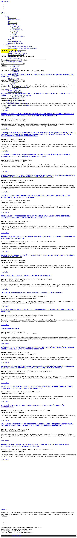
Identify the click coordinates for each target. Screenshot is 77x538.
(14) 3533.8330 (5, 1)
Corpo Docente (12, 23)
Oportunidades (16, 88)
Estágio (14, 34)
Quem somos (12, 18)
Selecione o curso (6, 62)
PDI (9, 39)
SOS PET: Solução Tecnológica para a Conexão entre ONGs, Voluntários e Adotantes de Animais (31, 292)
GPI (15, 68)
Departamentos (12, 24)
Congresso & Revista (11, 102)
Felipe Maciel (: (16, 535)
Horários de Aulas (13, 78)
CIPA (16, 31)
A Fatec (7, 16)
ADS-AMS (15, 66)
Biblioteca (17, 29)
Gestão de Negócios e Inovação (17, 53)
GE (15, 73)
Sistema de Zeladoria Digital (10, 328)
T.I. (13, 38)
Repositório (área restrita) (15, 43)
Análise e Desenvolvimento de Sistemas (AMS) (22, 48)
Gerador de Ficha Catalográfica (21, 95)
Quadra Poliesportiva (14, 41)
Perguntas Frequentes (14, 90)
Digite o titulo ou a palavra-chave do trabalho (14, 60)
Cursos (7, 45)
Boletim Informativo (14, 19)
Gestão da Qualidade (14, 51)
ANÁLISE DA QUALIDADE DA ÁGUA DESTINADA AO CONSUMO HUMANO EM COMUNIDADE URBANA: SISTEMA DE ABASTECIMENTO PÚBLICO (35, 445)
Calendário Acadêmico (15, 61)
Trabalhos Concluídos (18, 97)
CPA (9, 21)
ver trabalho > (5, 90)
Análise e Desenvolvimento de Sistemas (20, 46)
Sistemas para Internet (14, 58)
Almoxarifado (16, 28)
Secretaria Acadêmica (18, 36)
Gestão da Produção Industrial (17, 50)
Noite (13, 83)
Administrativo (16, 26)
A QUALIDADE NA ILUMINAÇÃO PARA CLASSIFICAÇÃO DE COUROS (26, 275)
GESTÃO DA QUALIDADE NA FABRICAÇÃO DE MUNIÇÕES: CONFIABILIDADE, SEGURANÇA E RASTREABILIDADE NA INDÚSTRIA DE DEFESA (35, 196)
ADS (15, 65)
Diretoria (14, 33)
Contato (7, 109)
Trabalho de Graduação (15, 92)
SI (15, 77)
